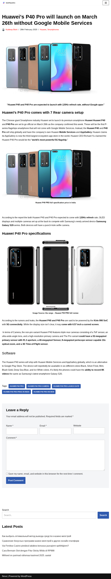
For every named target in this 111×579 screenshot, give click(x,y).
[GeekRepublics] (10, 3)
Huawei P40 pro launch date (66, 386)
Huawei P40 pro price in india (16, 392)
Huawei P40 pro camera (38, 386)
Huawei (43, 29)
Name (9, 426)
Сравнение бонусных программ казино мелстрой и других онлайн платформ (40, 541)
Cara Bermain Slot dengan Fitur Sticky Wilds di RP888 (28, 551)
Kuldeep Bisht (11, 29)
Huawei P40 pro (17, 386)
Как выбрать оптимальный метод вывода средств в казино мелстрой (36, 536)
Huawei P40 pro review (44, 392)
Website (77, 425)
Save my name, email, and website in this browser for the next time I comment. (45, 474)
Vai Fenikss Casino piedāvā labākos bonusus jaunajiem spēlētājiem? (35, 546)
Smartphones (53, 29)
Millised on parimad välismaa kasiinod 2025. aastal (26, 555)
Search (5, 510)
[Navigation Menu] (106, 3)
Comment (11, 438)
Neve (4, 576)
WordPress (26, 576)
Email (43, 426)
